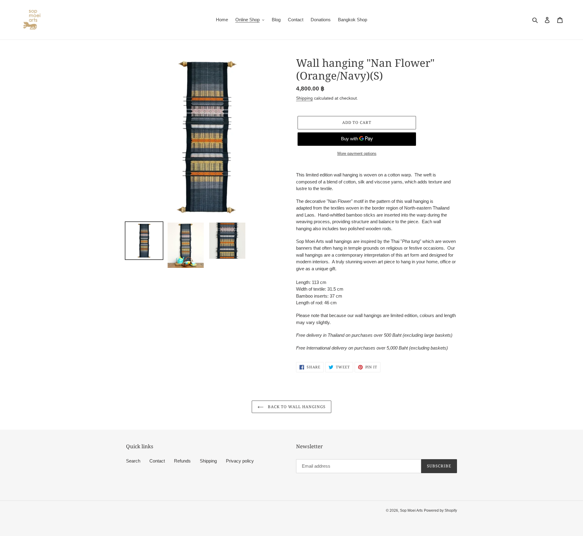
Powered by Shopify (440, 510)
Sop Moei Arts (411, 510)
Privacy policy (240, 460)
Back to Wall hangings (296, 406)
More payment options (357, 153)
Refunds (182, 460)
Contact (157, 460)
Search (133, 460)
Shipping (304, 98)
